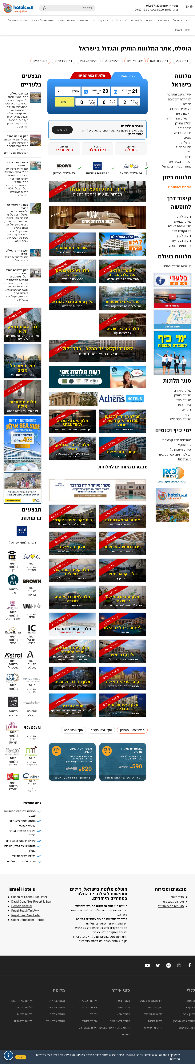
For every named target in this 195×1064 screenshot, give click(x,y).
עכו (189, 152)
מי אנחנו (83, 20)
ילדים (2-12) (112, 102)
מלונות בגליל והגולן (22, 1001)
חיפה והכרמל (182, 133)
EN (187, 7)
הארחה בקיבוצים (180, 161)
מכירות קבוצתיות (173, 901)
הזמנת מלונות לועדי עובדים (114, 1028)
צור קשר (190, 1007)
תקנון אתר (189, 1014)
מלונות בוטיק (182, 221)
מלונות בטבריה (25, 1007)
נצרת (188, 157)
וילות (188, 414)
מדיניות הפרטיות (153, 1028)
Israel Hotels (182, 29)
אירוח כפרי (183, 405)
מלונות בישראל (181, 20)
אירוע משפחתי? (180, 449)
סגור (20, 1057)
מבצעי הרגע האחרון (132, 730)
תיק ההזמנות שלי (17, 20)
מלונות (131, 148)
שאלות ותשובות (66, 20)
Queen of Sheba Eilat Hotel (29, 897)
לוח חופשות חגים (180, 245)
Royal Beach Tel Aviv (25, 910)
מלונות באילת (57, 1001)
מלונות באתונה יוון (179, 187)
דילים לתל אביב (89, 61)
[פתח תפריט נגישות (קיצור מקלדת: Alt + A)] (8, 1055)
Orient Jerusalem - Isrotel (28, 920)
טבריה (187, 104)
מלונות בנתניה (25, 1014)
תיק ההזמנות (155, 1007)
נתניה (187, 137)
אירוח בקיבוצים (89, 1007)
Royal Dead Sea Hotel (25, 915)
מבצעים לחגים (143, 20)
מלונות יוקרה (182, 390)
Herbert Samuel (21, 906)
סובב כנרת (184, 128)
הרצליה (186, 142)
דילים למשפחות (88, 1028)
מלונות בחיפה (57, 1014)
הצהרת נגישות (187, 1028)
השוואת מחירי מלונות (171, 906)
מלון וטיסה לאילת (179, 226)
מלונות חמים (40, 61)
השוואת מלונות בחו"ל (177, 266)
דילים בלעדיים (181, 240)
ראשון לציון (183, 113)
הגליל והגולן (183, 123)
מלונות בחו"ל (122, 20)
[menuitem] (181, 20)
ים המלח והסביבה (179, 99)
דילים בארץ (163, 20)
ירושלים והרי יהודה (178, 118)
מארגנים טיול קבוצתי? (176, 440)
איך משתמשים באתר (150, 1001)
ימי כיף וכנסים (100, 20)
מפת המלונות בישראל (176, 166)
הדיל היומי (177, 897)
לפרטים (62, 129)
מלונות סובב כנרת (55, 1007)
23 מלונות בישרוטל (99, 170)
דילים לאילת (112, 61)
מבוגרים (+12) (135, 102)
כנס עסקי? (184, 445)
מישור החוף (183, 147)
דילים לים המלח (159, 61)
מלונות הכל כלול (180, 419)
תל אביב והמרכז (180, 109)
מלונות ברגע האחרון (184, 1021)
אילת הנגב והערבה (179, 94)
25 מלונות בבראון (66, 170)
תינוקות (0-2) (92, 102)
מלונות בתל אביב (55, 1021)
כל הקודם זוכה (181, 231)
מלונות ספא (183, 400)
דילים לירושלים (63, 61)
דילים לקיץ (182, 61)
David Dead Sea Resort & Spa (31, 901)
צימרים (186, 409)
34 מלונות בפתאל (133, 170)
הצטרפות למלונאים (42, 20)
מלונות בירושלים (23, 1021)
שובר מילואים (135, 61)
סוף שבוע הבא (73, 730)
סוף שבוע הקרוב (101, 730)
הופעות (126, 1035)
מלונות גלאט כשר (120, 1021)
